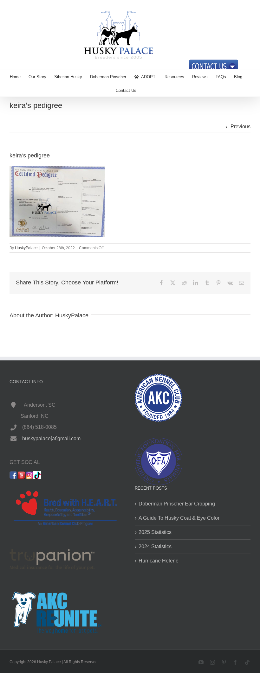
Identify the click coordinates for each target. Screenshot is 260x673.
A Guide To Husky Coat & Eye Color (179, 518)
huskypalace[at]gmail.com (51, 438)
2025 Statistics (155, 532)
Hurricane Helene (159, 560)
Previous (240, 126)
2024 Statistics (155, 546)
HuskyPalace (26, 248)
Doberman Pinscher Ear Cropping (177, 503)
